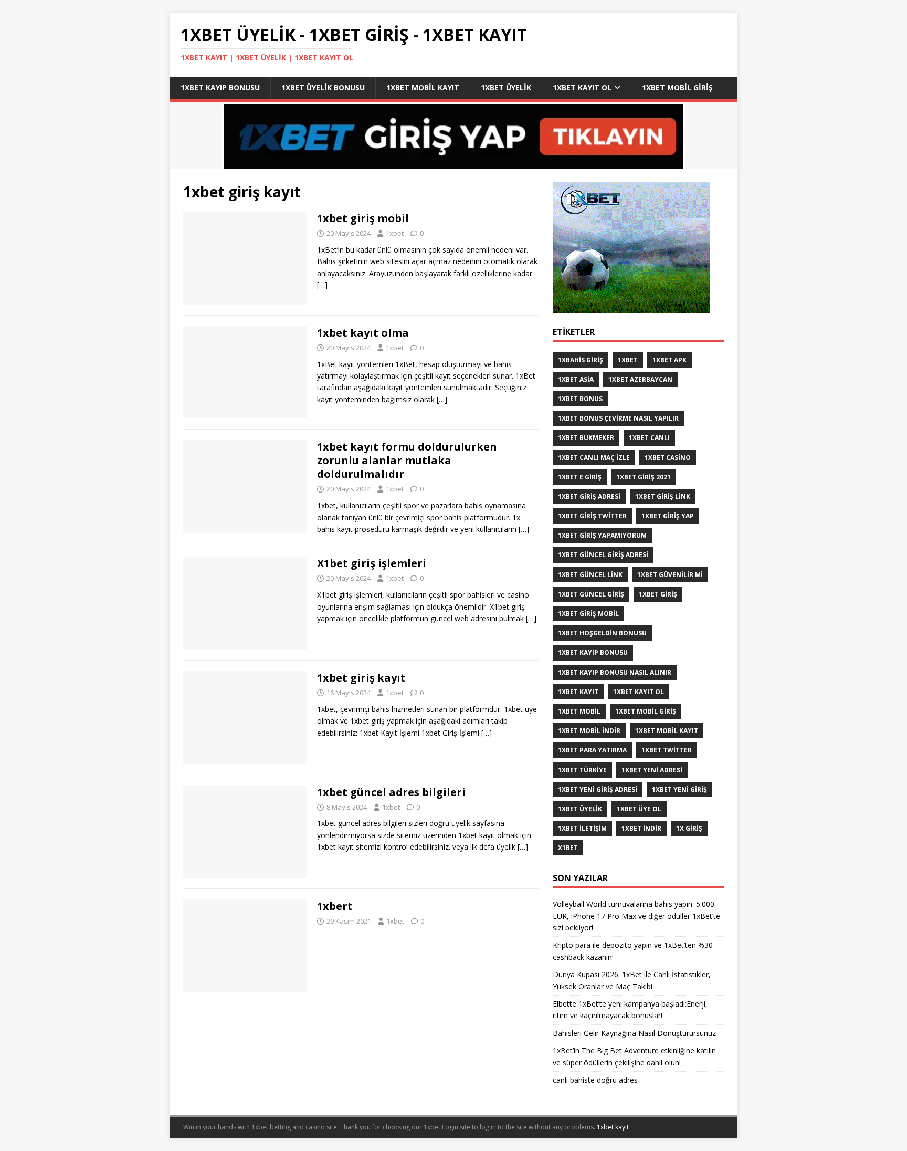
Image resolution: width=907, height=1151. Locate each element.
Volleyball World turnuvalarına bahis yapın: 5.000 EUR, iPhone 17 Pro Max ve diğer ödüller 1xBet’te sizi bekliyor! (636, 916)
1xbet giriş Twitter (592, 515)
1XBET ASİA (576, 379)
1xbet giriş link (662, 496)
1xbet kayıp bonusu (220, 87)
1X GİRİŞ (689, 828)
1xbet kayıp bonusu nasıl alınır (614, 672)
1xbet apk (669, 359)
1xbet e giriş (580, 477)
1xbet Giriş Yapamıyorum (602, 535)
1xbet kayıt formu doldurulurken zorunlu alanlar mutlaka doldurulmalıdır (407, 460)
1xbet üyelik (506, 87)
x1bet (568, 847)
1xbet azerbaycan (640, 379)
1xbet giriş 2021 (643, 477)
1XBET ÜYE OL (639, 808)
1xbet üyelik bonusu (323, 87)
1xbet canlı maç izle (594, 457)
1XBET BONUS (580, 398)
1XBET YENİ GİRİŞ (679, 789)
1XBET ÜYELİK (580, 808)
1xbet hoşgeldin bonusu (602, 633)
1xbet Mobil (579, 711)
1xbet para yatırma (592, 750)
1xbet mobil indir (589, 730)
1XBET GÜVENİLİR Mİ (670, 574)
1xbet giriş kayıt (361, 678)
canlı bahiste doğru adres (595, 1080)
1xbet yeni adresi (651, 770)
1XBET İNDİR (641, 828)
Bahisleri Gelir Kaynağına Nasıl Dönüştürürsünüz (635, 1033)
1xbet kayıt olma (363, 333)
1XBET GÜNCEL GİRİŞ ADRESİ (603, 554)
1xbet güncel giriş (591, 594)
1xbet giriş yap (667, 515)
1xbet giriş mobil (363, 218)
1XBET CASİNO (668, 457)
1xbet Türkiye (582, 770)
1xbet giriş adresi (589, 496)
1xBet (628, 359)
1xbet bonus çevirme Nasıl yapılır (618, 418)
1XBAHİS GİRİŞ (580, 359)
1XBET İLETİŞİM (582, 828)
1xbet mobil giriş (677, 87)
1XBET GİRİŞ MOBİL (588, 613)
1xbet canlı (649, 437)
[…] (322, 285)
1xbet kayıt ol (582, 87)
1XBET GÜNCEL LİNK (590, 574)
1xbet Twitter (666, 750)
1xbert (335, 906)
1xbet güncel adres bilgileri (391, 792)
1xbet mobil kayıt (422, 87)
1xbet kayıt (578, 691)
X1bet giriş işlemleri (371, 563)
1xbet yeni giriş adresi (597, 789)
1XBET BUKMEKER (586, 437)
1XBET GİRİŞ (658, 594)
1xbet (395, 233)
